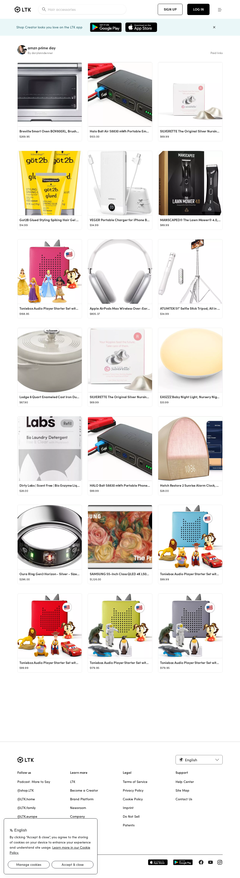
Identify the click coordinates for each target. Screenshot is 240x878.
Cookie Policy (133, 799)
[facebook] (201, 862)
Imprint (128, 808)
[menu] (219, 9)
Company (77, 816)
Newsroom (78, 808)
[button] (199, 759)
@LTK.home (26, 799)
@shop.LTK (25, 790)
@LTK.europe (27, 816)
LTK (72, 782)
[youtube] (210, 862)
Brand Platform (82, 799)
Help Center (185, 782)
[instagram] (220, 862)
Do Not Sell (131, 816)
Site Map (182, 790)
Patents (129, 825)
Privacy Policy (133, 790)
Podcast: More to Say (33, 782)
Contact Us (184, 799)
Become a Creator (84, 790)
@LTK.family (26, 808)
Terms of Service (135, 782)
